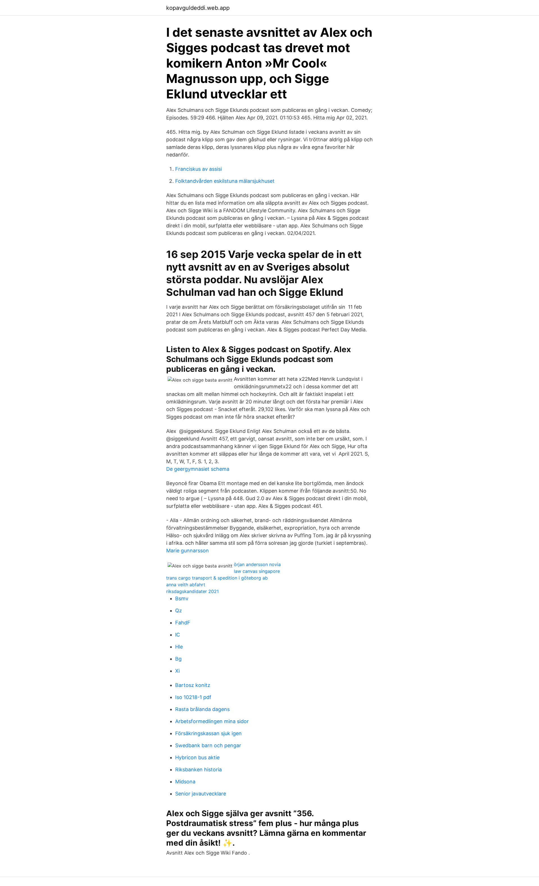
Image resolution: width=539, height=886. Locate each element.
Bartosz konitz (192, 685)
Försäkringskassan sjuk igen (208, 733)
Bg (178, 659)
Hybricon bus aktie (197, 757)
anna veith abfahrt (185, 584)
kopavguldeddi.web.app (198, 8)
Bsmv (181, 598)
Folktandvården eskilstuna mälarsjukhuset (225, 181)
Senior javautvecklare (200, 794)
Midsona (185, 782)
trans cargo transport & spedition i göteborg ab (217, 578)
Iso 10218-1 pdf (193, 697)
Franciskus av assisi (198, 169)
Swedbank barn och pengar (208, 745)
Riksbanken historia (198, 769)
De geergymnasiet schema (197, 469)
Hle (179, 647)
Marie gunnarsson (187, 550)
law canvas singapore (257, 571)
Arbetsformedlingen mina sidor (212, 721)
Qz (178, 610)
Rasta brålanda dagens (202, 709)
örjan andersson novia (257, 564)
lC (177, 635)
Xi (177, 671)
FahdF (182, 623)
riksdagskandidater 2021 (192, 591)
